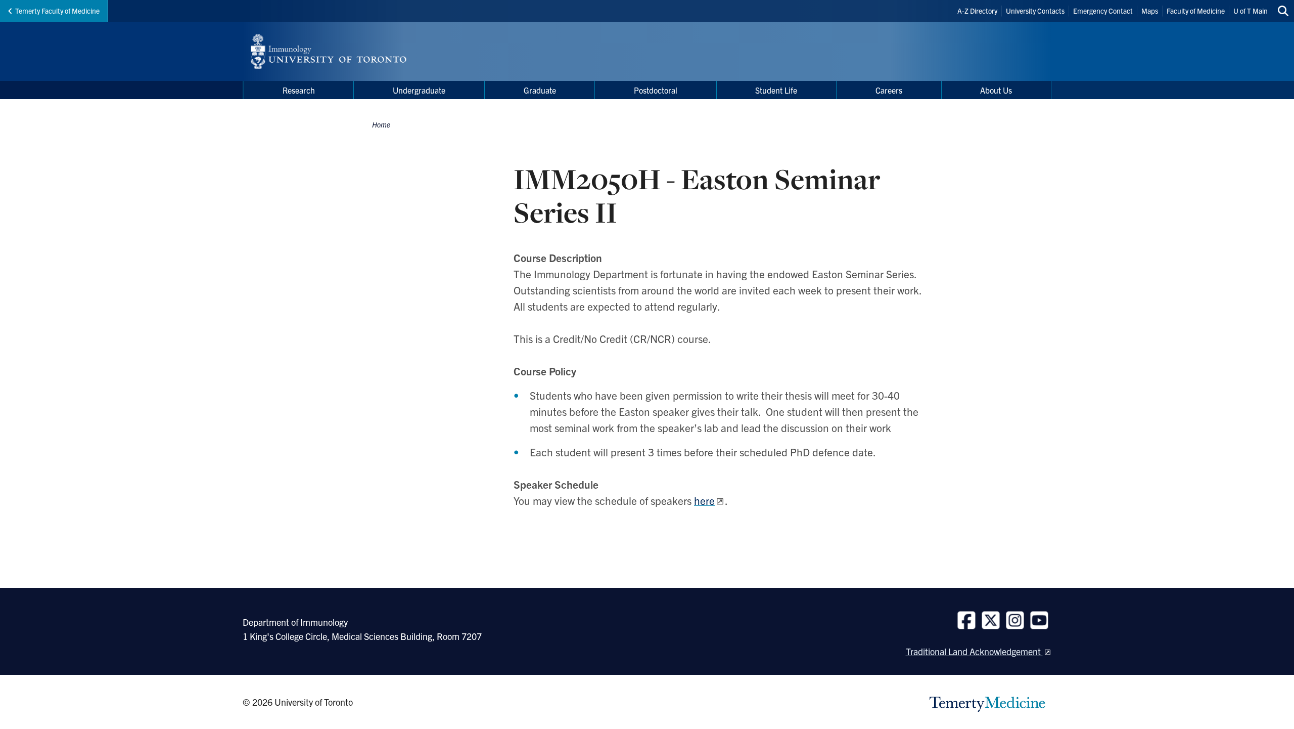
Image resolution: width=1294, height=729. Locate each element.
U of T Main (1250, 10)
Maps (1149, 10)
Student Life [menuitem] (776, 90)
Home (381, 124)
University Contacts (1035, 10)
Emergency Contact (1103, 10)
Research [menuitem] (299, 90)
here (704, 500)
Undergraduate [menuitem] (419, 90)
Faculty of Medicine (1196, 10)
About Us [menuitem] (996, 90)
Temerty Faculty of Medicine (57, 10)
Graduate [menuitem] (540, 90)
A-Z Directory (977, 10)
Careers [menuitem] (888, 90)
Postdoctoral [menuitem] (655, 90)
